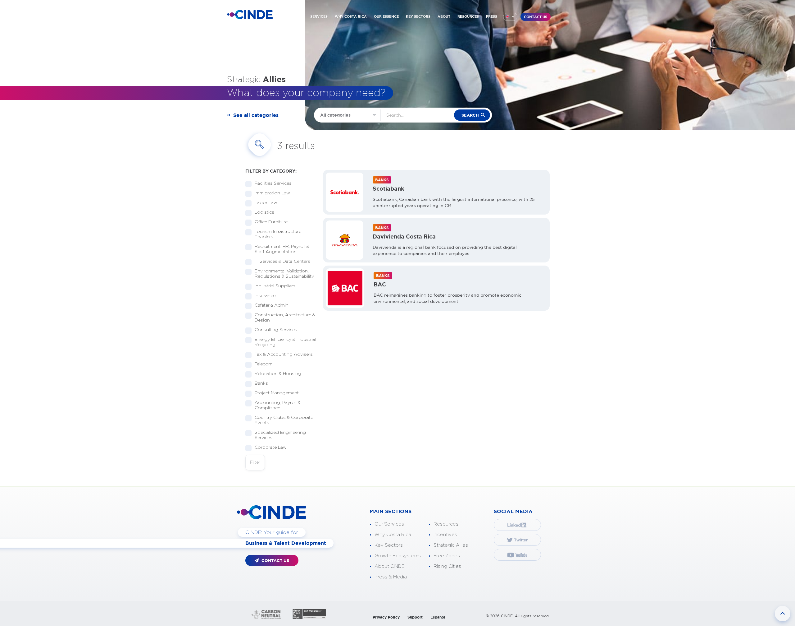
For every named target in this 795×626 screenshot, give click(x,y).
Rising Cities (447, 566)
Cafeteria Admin (271, 305)
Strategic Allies (451, 545)
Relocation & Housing (278, 374)
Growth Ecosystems (398, 556)
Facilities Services (273, 183)
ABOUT (444, 16)
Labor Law (266, 203)
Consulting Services (276, 330)
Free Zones (447, 556)
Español (437, 617)
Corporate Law (271, 447)
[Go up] (782, 613)
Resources (446, 524)
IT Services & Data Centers (282, 261)
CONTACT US (535, 17)
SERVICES (319, 16)
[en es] (510, 17)
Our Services (389, 524)
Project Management (277, 393)
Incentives (445, 534)
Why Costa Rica (393, 534)
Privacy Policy (386, 617)
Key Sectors (389, 545)
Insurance (265, 296)
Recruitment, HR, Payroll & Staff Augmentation (282, 249)
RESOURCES (468, 16)
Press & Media (391, 577)
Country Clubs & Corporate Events (284, 420)
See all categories (256, 115)
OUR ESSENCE (386, 16)
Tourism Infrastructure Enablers (278, 234)
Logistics (264, 212)
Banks (261, 383)
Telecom (263, 364)
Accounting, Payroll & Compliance (278, 405)
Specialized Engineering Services (280, 435)
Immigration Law (272, 193)
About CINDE (390, 566)
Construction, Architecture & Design (285, 317)
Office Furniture (271, 222)
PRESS (491, 16)
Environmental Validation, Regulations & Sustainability (284, 274)
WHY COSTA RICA (351, 16)
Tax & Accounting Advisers (284, 354)
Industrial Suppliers (275, 286)
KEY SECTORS (418, 16)
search (470, 115)
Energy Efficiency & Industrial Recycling (285, 342)
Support (415, 617)
